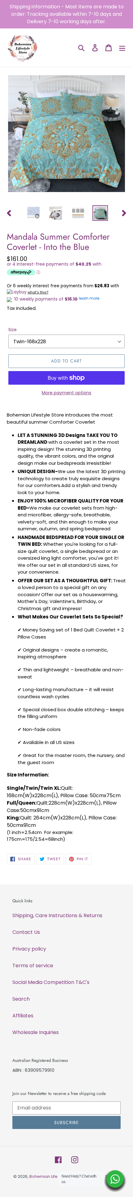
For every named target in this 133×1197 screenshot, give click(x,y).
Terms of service (32, 965)
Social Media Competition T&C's (50, 982)
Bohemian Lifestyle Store (54, 1176)
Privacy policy (29, 948)
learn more (89, 298)
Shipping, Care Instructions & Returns (57, 915)
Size (12, 330)
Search (21, 998)
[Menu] (122, 47)
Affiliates (22, 1015)
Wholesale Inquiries (35, 1032)
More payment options (66, 393)
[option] (33, 213)
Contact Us (26, 932)
